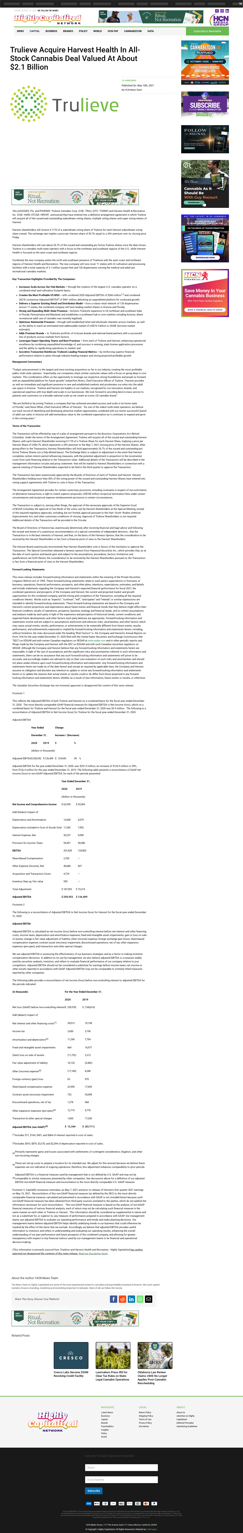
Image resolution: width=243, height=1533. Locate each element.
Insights (105, 1430)
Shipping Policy (146, 1416)
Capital (104, 1419)
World (104, 1437)
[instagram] (222, 11)
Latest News (107, 1412)
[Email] (148, 1299)
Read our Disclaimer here (92, 1253)
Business (105, 1416)
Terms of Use (145, 1419)
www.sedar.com (96, 640)
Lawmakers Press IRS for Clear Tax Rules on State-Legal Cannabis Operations (158, 1376)
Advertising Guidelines (187, 1426)
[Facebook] (113, 1299)
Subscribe (93, 1490)
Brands (104, 1423)
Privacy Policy (145, 1423)
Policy (104, 1433)
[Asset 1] (47, 15)
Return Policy (145, 1412)
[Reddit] (122, 1299)
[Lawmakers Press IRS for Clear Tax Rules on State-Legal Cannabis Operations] (159, 1355)
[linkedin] (227, 11)
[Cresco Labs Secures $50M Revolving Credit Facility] (117, 1355)
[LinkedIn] (131, 1299)
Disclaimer (144, 1426)
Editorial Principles (185, 1423)
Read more (146, 1517)
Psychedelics (107, 1426)
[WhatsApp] (140, 1299)
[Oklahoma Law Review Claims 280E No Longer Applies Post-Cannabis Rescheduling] (33, 1355)
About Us (181, 1412)
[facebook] (217, 11)
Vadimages (151, 1529)
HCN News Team (133, 90)
